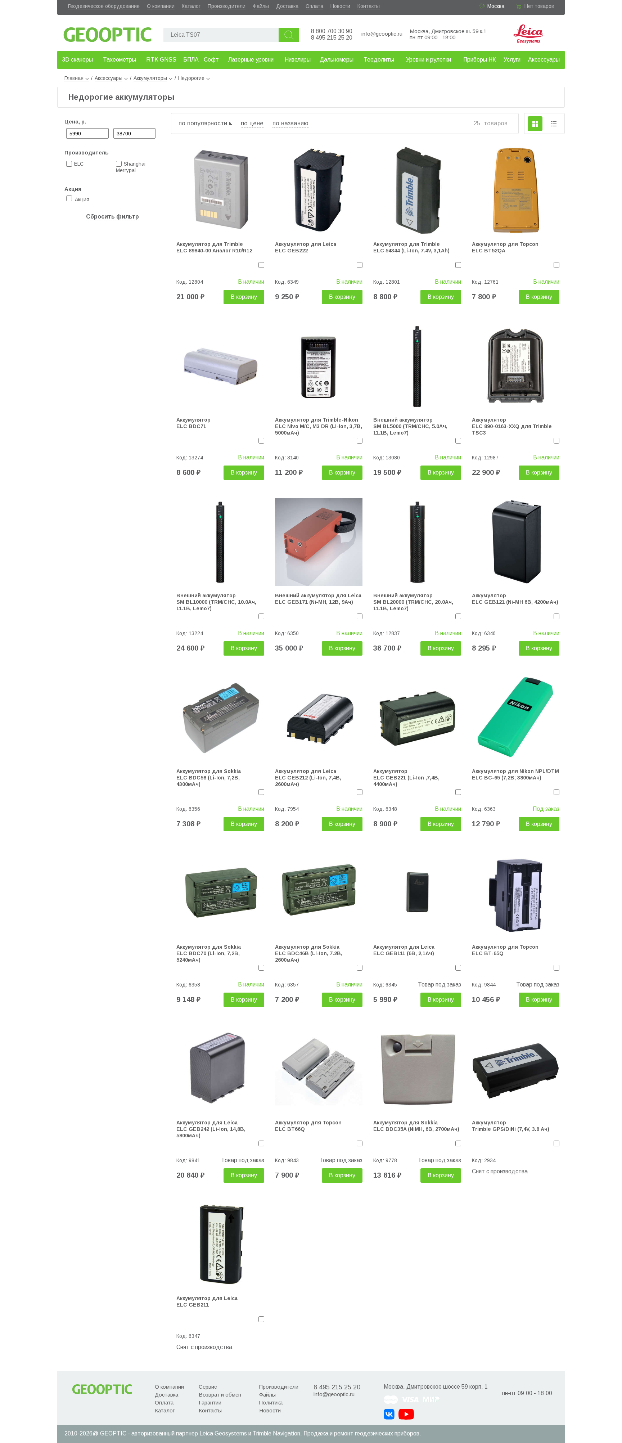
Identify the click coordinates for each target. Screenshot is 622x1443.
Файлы (261, 6)
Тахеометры (119, 60)
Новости (340, 6)
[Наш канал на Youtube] (406, 1414)
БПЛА (191, 60)
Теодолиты (379, 60)
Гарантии (210, 1402)
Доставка (287, 6)
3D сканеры (77, 60)
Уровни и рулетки (428, 60)
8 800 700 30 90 (331, 31)
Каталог (191, 6)
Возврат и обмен (220, 1395)
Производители (226, 6)
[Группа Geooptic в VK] (389, 1414)
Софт (211, 60)
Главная (74, 78)
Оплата (314, 6)
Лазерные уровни (251, 60)
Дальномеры (336, 60)
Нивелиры (298, 60)
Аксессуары (544, 60)
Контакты (368, 6)
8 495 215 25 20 (331, 38)
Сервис (208, 1387)
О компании (161, 6)
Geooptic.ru (108, 32)
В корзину (244, 297)
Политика (271, 1402)
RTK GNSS (161, 60)
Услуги (512, 60)
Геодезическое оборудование (104, 6)
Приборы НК (479, 60)
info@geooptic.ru (381, 34)
